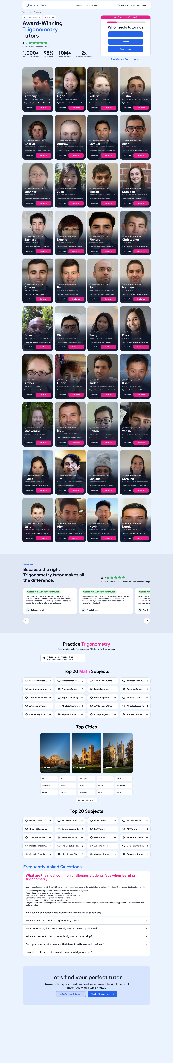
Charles (30, 143)
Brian (28, 335)
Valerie (94, 96)
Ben (59, 287)
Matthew (128, 287)
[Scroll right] (147, 621)
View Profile (29, 107)
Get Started (43, 108)
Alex (60, 526)
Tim (59, 478)
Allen (125, 143)
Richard (94, 239)
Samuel (94, 143)
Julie (60, 191)
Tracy (93, 335)
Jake (27, 526)
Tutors (24, 12)
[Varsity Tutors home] (36, 5)
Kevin (93, 526)
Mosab (94, 191)
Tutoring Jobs (92, 5)
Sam (92, 287)
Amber (29, 383)
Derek (126, 526)
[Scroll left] (26, 621)
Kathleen (128, 191)
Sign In (144, 5)
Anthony (30, 96)
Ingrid (61, 96)
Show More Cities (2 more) (86, 800)
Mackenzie (32, 431)
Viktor (61, 335)
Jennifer (30, 191)
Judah (93, 383)
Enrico (61, 383)
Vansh (126, 431)
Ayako (28, 478)
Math (30, 12)
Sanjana (95, 478)
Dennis (62, 239)
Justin (126, 96)
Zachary (30, 239)
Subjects (79, 5)
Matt (60, 430)
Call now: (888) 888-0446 (130, 5)
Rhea (125, 335)
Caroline (128, 478)
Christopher (130, 239)
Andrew (62, 143)
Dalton (94, 431)
